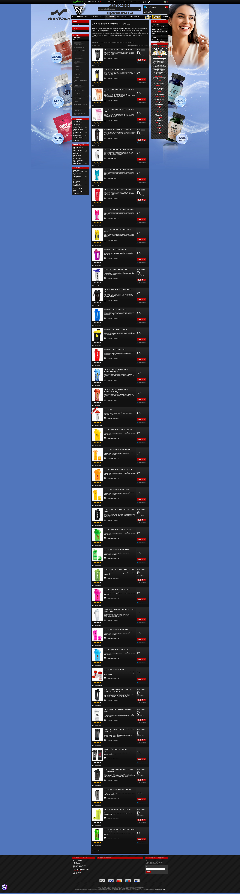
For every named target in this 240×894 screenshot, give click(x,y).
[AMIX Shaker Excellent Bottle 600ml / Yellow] (97, 234)
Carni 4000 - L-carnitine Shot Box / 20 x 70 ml (77, 185)
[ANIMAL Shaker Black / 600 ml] (97, 74)
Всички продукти (110, 17)
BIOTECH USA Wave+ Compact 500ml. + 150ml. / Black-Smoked (117, 690)
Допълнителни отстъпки (158, 26)
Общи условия (76, 863)
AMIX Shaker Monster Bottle (114, 669)
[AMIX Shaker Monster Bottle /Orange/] (97, 454)
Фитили (76, 66)
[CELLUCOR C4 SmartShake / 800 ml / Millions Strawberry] (97, 394)
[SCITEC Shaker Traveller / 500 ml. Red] (97, 194)
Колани (76, 63)
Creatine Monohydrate (78, 137)
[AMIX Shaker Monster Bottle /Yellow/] (97, 494)
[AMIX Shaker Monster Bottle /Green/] (97, 554)
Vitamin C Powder (77, 155)
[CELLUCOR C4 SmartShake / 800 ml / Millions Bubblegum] (97, 374)
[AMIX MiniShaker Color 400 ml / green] (97, 534)
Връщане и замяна (77, 866)
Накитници (77, 69)
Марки (86, 17)
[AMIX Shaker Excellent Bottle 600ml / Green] (97, 834)
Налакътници (78, 108)
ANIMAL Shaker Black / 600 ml (115, 69)
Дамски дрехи (78, 44)
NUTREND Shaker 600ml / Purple (115, 249)
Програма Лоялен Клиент (158, 40)
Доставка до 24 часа (157, 29)
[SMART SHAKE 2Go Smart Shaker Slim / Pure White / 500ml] (97, 614)
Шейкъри (76, 53)
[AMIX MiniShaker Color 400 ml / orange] (97, 474)
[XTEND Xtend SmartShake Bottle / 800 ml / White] (97, 714)
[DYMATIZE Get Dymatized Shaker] (97, 754)
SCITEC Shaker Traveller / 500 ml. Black (118, 49)
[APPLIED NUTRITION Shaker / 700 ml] (97, 274)
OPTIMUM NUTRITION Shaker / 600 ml (117, 130)
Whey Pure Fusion (77, 135)
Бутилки (76, 93)
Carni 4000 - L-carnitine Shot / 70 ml (78, 122)
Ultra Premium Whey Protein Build (77, 160)
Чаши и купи (77, 98)
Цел (91, 17)
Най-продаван (127, 42)
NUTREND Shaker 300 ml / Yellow (115, 329)
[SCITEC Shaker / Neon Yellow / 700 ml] (97, 814)
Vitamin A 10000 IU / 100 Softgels (78, 192)
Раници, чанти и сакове (80, 80)
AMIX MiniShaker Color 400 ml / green (117, 529)
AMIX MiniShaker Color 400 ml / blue (117, 649)
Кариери (75, 868)
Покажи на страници (131, 45)
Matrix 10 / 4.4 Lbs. (77, 127)
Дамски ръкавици (79, 50)
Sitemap (75, 873)
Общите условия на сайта (160, 889)
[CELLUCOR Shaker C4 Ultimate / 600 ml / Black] (97, 294)
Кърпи (75, 101)
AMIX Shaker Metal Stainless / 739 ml (117, 789)
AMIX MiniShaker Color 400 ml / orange (118, 469)
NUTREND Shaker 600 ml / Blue (115, 309)
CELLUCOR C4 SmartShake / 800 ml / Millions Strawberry (117, 390)
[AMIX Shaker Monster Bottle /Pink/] (97, 634)
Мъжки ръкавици (79, 47)
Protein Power (76, 157)
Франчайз (97, 1)
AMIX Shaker (108, 409)
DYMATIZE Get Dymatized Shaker (115, 749)
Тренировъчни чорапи (80, 96)
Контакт (121, 1)
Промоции (80, 17)
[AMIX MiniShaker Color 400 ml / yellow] (97, 434)
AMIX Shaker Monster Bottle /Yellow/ (117, 489)
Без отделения (78, 58)
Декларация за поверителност (80, 865)
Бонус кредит (155, 24)
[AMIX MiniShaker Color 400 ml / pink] (97, 594)
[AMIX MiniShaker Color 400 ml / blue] (97, 654)
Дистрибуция (127, 1)
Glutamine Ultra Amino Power (76, 125)
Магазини (116, 1)
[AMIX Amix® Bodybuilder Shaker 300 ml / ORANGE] (97, 94)
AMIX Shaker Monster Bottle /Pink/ (116, 629)
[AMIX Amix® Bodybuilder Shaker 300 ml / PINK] (97, 114)
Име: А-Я (101, 42)
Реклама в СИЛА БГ (77, 861)
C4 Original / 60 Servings (76, 181)
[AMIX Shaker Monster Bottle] (97, 674)
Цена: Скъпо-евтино (118, 42)
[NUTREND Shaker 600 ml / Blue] (97, 314)
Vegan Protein (76, 170)
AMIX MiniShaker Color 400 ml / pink (117, 589)
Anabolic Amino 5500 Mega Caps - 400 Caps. (78, 173)
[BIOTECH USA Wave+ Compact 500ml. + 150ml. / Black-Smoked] (97, 694)
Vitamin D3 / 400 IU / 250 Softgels (78, 139)
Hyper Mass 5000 (77, 176)
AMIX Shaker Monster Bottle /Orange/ (117, 449)
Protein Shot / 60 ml (77, 150)
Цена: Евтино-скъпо (108, 42)
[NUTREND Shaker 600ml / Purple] (97, 254)
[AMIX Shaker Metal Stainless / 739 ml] (97, 794)
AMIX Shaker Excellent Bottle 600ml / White (119, 149)
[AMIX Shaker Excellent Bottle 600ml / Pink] (97, 214)
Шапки (76, 77)
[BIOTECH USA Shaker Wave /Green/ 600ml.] (97, 574)
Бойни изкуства (78, 90)
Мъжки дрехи (77, 42)
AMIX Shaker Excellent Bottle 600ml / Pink (119, 209)
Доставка (111, 1)
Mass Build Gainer (77, 163)
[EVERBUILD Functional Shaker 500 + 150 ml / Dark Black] (97, 734)
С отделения (77, 55)
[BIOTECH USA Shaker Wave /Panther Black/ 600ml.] (97, 514)
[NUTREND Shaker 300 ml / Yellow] (97, 334)
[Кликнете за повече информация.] (105, 58)
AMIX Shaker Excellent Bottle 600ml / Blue (119, 169)
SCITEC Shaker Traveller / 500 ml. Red (117, 189)
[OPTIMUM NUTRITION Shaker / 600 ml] (97, 135)
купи (166, 7)
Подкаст (136, 17)
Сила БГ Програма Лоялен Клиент (81, 869)
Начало (74, 17)
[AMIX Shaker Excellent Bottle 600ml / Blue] (97, 174)
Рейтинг (133, 42)
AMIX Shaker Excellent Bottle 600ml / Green (119, 829)
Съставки (95, 17)
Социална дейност (135, 1)
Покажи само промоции (142, 45)
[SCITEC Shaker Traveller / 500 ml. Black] (97, 54)
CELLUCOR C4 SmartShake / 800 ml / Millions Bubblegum (117, 370)
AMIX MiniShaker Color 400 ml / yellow (118, 429)
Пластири (76, 110)
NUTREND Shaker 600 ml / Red (114, 349)
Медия (131, 17)
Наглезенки (77, 74)
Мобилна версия (77, 872)
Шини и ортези (78, 87)
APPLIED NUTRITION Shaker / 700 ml (116, 269)
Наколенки (77, 72)
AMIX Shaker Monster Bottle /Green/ (117, 549)
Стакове (102, 17)
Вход (166, 17)
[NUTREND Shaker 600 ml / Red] (97, 354)
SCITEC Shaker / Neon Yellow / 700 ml (117, 809)
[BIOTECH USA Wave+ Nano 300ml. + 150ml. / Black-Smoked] (97, 774)
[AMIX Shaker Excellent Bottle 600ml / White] (97, 154)
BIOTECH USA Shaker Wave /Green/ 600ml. (119, 569)
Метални (77, 61)
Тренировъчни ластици (80, 104)
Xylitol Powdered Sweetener (77, 152)
